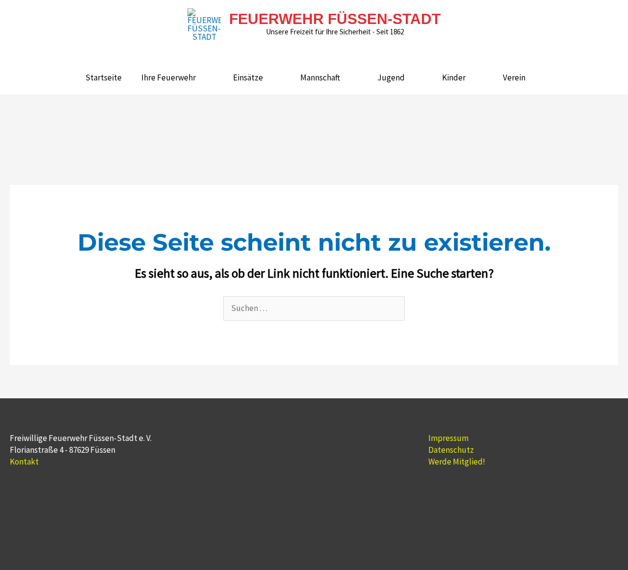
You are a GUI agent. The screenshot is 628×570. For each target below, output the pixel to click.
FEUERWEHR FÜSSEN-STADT (335, 19)
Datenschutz (451, 449)
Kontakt (24, 461)
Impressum (448, 438)
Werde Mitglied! (456, 461)
